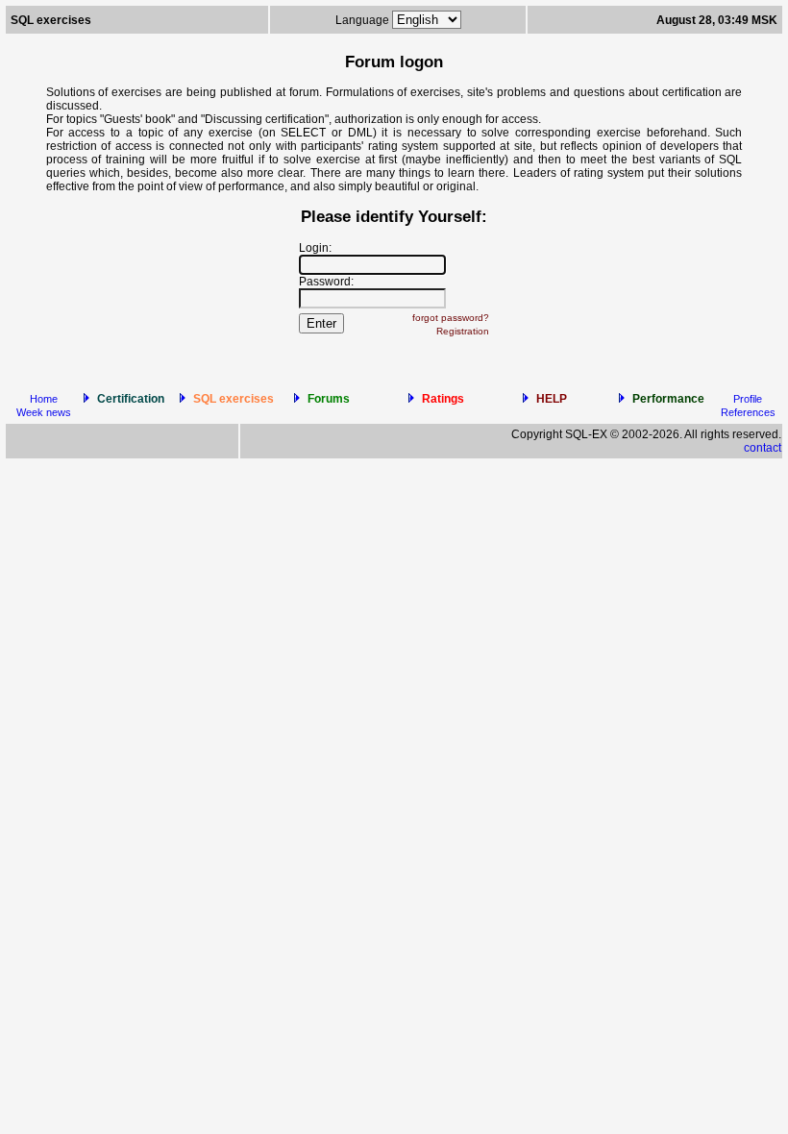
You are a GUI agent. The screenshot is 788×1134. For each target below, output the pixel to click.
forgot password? (450, 317)
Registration (462, 331)
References (748, 412)
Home (44, 399)
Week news (43, 412)
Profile (747, 399)
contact (762, 448)
